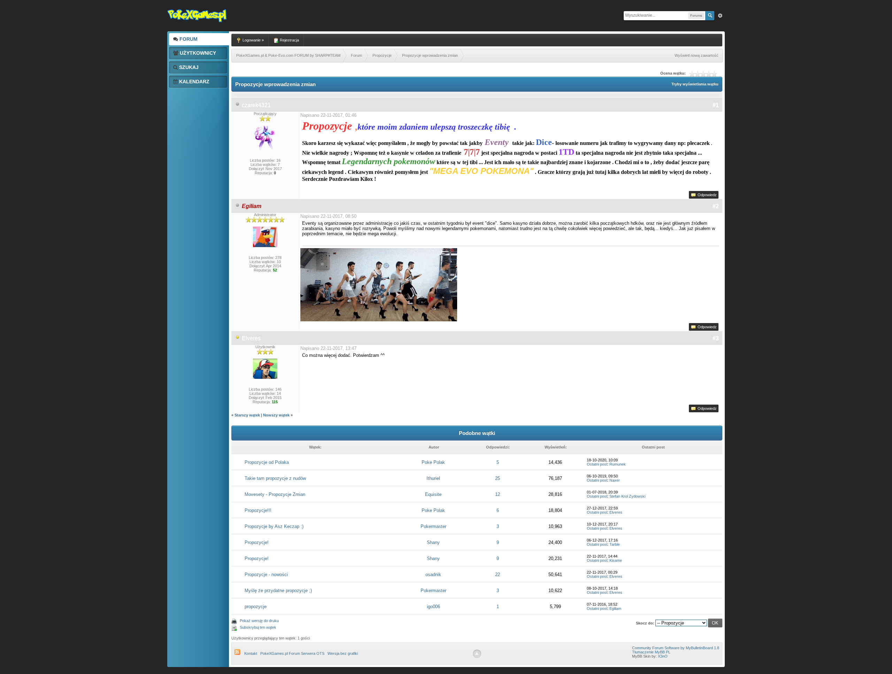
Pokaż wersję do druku (259, 621)
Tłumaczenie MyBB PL (651, 652)
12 (497, 494)
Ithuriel (433, 478)
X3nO (663, 656)
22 (497, 574)
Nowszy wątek (276, 415)
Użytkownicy (197, 53)
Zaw (720, 15)
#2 (716, 206)
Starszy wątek (247, 415)
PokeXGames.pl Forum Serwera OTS (292, 653)
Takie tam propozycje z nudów (275, 478)
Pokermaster (433, 526)
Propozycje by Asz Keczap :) (274, 526)
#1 (716, 105)
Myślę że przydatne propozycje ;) (278, 590)
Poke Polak (433, 462)
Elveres (251, 338)
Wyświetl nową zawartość (696, 55)
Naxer (614, 480)
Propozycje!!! (258, 510)
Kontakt (250, 653)
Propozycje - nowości (266, 574)
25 (497, 478)
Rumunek (617, 464)
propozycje (256, 606)
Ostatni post (597, 464)
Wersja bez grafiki (343, 653)
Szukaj (188, 67)
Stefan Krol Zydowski (627, 496)
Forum (188, 39)
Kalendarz (193, 81)
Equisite (433, 494)
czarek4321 (256, 105)
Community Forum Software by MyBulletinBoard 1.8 (675, 648)
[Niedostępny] (237, 338)
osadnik (433, 574)
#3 (716, 338)
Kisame (615, 560)
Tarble (614, 544)
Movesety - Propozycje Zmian (275, 494)
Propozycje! (257, 542)
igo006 (433, 606)
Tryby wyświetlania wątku (694, 84)
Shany (433, 542)
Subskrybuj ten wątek (258, 627)
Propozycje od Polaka (267, 462)
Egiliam (615, 608)
